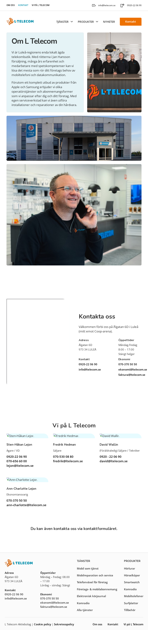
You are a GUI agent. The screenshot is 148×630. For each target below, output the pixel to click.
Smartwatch (132, 582)
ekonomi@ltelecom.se (130, 369)
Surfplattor (131, 603)
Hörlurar (129, 568)
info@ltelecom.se (90, 369)
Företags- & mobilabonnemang (97, 589)
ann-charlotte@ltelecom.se (26, 505)
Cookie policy (42, 624)
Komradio (83, 603)
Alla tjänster (85, 610)
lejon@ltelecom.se (20, 466)
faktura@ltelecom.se (130, 374)
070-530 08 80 (63, 456)
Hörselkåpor (132, 575)
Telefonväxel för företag (92, 582)
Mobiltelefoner (133, 596)
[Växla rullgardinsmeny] (71, 21)
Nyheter (109, 21)
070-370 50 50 (127, 364)
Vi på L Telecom (40, 5)
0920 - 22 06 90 (110, 456)
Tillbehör (129, 610)
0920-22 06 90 (88, 364)
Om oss (10, 5)
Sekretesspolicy (64, 624)
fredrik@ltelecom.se (68, 461)
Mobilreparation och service (95, 575)
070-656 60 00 (16, 461)
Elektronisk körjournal (91, 596)
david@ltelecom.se (114, 461)
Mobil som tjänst (88, 568)
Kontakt (23, 5)
